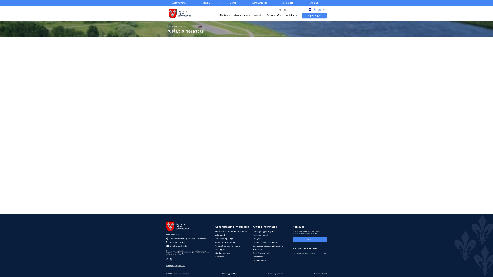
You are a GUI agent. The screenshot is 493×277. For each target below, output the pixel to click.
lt (324, 10)
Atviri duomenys (222, 253)
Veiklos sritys (221, 235)
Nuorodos (219, 257)
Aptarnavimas (179, 3)
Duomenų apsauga (275, 274)
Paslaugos (220, 249)
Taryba (206, 3)
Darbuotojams (259, 260)
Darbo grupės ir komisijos (265, 242)
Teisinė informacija (261, 253)
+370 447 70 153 (177, 242)
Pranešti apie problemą (175, 266)
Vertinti (309, 239)
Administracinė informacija (227, 246)
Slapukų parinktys (229, 274)
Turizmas (313, 3)
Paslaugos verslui (261, 235)
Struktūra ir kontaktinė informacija (231, 231)
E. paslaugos (314, 15)
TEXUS (324, 274)
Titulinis (169, 27)
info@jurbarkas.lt (178, 246)
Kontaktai (257, 249)
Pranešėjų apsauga (224, 239)
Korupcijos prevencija (225, 242)
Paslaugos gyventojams (264, 231)
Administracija (259, 3)
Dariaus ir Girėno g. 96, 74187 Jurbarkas (188, 239)
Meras (233, 3)
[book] (310, 10)
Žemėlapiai (258, 257)
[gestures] (314, 10)
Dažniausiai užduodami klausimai (268, 246)
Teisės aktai (286, 3)
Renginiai (257, 239)
